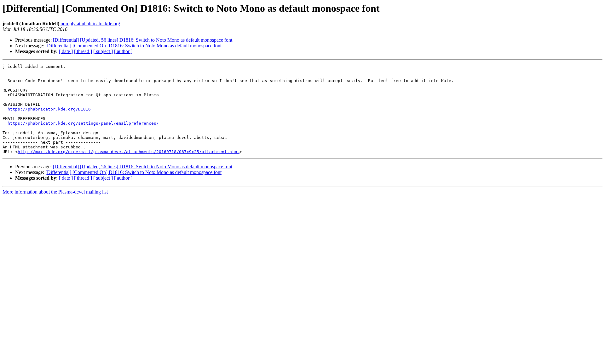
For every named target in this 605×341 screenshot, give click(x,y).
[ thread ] (83, 51)
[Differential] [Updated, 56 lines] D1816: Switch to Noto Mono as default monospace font (142, 40)
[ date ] (66, 51)
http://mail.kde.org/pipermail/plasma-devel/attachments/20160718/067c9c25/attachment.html (128, 151)
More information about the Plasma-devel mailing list (55, 191)
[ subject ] (103, 51)
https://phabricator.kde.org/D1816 (49, 109)
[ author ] (123, 51)
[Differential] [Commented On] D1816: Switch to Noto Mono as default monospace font (133, 45)
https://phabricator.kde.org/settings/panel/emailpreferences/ (83, 123)
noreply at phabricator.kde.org (90, 23)
